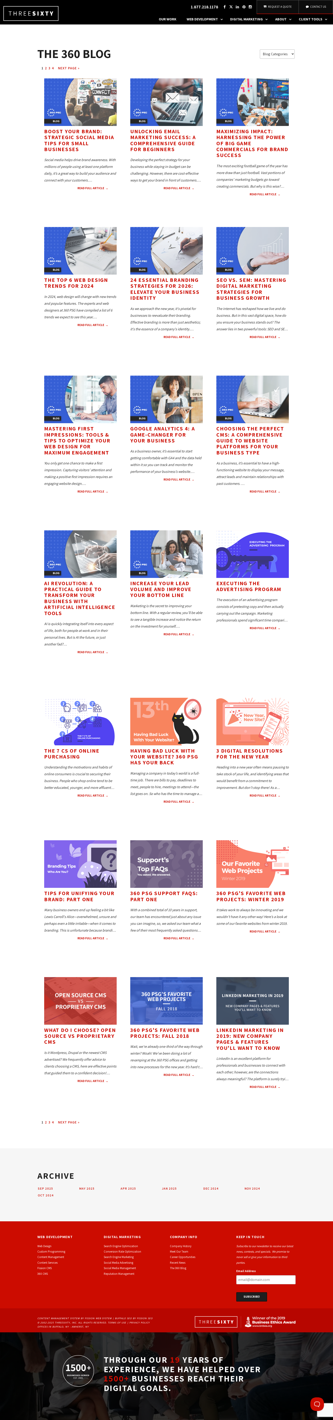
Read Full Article (90, 188)
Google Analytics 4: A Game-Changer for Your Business (162, 434)
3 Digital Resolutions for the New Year (249, 753)
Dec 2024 (211, 1188)
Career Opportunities (182, 1257)
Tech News (75, 340)
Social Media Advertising (118, 1263)
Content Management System (58, 1318)
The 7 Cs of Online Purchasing (71, 753)
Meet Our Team (179, 1251)
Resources (72, 210)
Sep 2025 (45, 1188)
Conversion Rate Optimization (122, 1251)
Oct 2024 (46, 1195)
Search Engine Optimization (121, 1246)
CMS (48, 347)
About (281, 19)
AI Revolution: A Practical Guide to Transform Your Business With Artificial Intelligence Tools (79, 598)
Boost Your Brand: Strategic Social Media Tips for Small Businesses (79, 140)
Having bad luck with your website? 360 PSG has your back (164, 756)
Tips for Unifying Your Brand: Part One (79, 896)
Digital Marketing (246, 19)
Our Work (167, 19)
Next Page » (69, 68)
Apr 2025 (128, 1188)
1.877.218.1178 (204, 7)
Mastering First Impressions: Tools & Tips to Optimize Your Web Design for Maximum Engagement (77, 440)
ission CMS (45, 1268)
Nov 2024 (252, 1188)
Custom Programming (51, 1251)
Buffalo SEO (123, 1318)
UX (91, 507)
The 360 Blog (178, 1268)
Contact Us (317, 7)
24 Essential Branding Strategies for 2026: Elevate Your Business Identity (165, 288)
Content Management (50, 1257)
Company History (180, 1246)
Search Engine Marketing (119, 1257)
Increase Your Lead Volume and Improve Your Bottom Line (160, 589)
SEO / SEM (247, 352)
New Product (186, 495)
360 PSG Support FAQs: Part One (164, 896)
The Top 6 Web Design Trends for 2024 (76, 282)
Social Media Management (120, 1268)
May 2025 (86, 1188)
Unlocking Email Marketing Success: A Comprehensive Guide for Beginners (163, 140)
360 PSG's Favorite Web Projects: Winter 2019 (251, 896)
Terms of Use (117, 1322)
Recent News (177, 1263)
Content (100, 203)
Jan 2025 (169, 1188)
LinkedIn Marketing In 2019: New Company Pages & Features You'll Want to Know (250, 1038)
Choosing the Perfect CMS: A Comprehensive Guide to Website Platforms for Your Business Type (250, 440)
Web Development (202, 19)
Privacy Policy (139, 1322)
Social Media (77, 203)
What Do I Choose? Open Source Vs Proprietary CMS (80, 1036)
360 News (107, 1096)
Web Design (97, 340)
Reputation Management (119, 1274)
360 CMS (42, 1274)
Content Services (47, 1263)
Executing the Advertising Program (248, 586)
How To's (52, 210)
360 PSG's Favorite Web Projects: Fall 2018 (165, 1032)
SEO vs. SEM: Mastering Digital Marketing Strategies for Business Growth (251, 288)
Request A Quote (279, 7)
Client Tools (310, 19)
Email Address (246, 1271)
